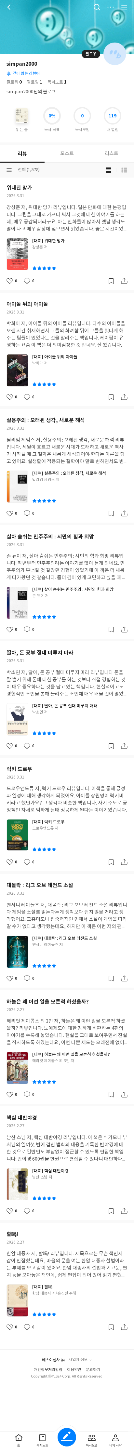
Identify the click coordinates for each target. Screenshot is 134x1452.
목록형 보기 (124, 170)
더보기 (110, 7)
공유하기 (124, 281)
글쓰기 (67, 1437)
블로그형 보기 (108, 170)
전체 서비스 (124, 7)
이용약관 (74, 1370)
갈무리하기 (111, 281)
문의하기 (93, 1370)
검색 (97, 7)
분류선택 (9, 170)
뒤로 (10, 7)
